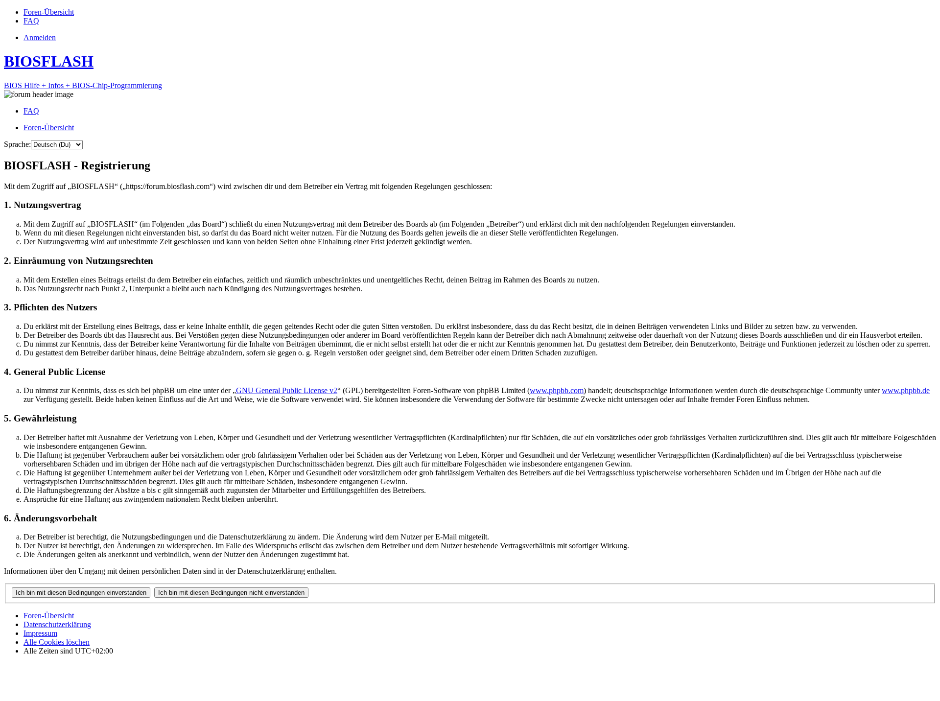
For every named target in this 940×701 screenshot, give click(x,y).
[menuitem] (49, 12)
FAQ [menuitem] (31, 111)
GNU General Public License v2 (286, 390)
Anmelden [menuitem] (40, 37)
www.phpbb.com (557, 390)
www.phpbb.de (906, 390)
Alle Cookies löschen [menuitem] (57, 642)
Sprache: (17, 144)
